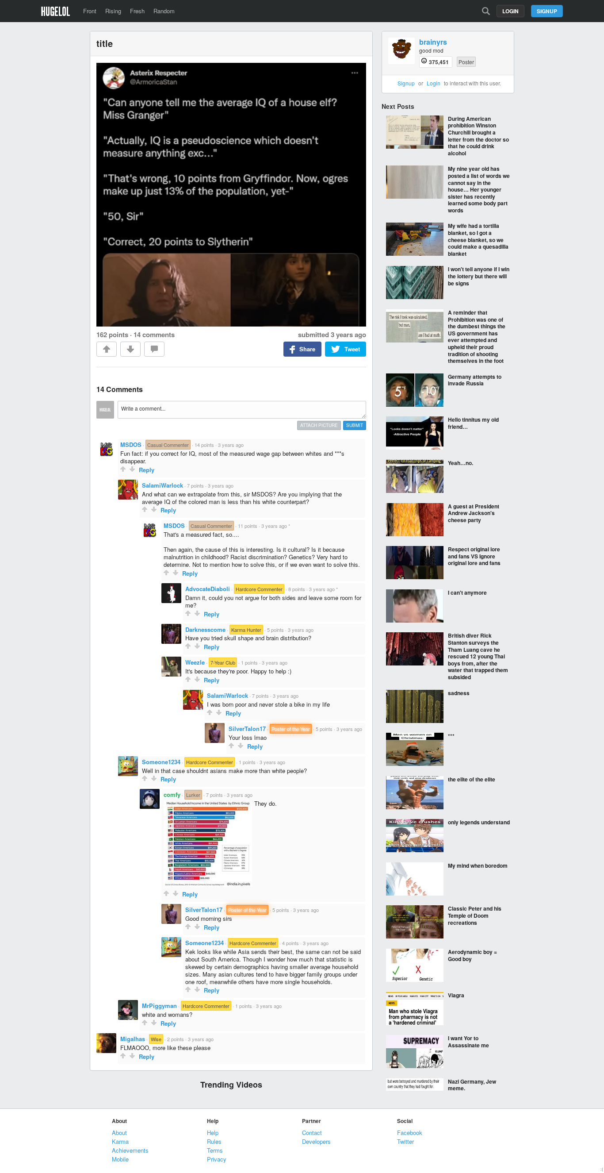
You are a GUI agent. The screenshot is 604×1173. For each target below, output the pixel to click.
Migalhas (132, 1039)
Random (164, 11)
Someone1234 (161, 762)
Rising (113, 11)
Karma (120, 1141)
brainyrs (433, 42)
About (119, 1132)
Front (89, 11)
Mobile (120, 1159)
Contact (312, 1132)
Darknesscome (205, 629)
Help (212, 1132)
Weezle (195, 662)
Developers (316, 1141)
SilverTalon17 (247, 728)
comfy (172, 794)
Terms (215, 1150)
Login (510, 11)
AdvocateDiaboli (207, 589)
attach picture (319, 425)
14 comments (154, 334)
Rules (214, 1141)
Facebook (409, 1132)
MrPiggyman (159, 1005)
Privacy (216, 1159)
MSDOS (130, 444)
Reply (146, 469)
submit (354, 425)
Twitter (405, 1141)
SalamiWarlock (162, 485)
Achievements (130, 1150)
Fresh (137, 11)
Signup (547, 11)
